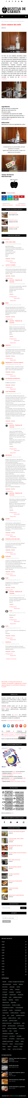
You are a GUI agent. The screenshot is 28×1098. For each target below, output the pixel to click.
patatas (4, 1018)
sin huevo (4, 1038)
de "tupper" (5, 994)
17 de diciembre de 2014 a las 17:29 (13, 393)
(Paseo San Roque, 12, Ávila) (17, 781)
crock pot (4, 992)
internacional (5, 1002)
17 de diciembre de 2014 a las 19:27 (17, 428)
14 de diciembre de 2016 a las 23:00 (17, 612)
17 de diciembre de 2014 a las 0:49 (13, 364)
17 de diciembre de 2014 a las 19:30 (17, 496)
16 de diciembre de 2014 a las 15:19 (13, 266)
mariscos (4, 1010)
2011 (14, 972)
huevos (17, 1000)
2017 (14, 955)
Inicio (3, 21)
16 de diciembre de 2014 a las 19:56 (17, 324)
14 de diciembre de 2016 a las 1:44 (13, 628)
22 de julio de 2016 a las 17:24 (12, 558)
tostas (11, 1044)
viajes (21, 1046)
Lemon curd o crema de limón (16, 895)
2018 (14, 953)
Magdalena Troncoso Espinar (14, 362)
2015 (14, 961)
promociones (21, 1025)
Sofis (6, 578)
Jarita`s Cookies (10, 265)
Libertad (7, 345)
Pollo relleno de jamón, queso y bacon (17, 1073)
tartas (22, 1041)
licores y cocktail (9, 21)
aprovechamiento (6, 984)
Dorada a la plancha (14, 874)
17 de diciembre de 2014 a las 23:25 (13, 540)
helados (4, 1000)
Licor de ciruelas (13, 213)
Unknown (8, 556)
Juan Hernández (10, 391)
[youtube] (19, 1)
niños (3, 1015)
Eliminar (13, 258)
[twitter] (9, 1)
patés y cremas (12, 1018)
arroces (15, 984)
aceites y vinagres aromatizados (16, 981)
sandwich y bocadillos (7, 1033)
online (11, 778)
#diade (4, 981)
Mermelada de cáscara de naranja (15, 846)
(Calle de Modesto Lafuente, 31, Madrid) (12, 774)
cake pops (11, 987)
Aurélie (7, 519)
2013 (14, 966)
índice (16, 715)
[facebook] (6, 1)
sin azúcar (12, 1036)
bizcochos (4, 987)
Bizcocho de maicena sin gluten (17, 831)
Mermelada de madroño (15, 867)
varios (3, 1046)
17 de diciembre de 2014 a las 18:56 (13, 457)
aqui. (14, 771)
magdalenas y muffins (8, 1007)
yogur (9, 1049)
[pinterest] (16, 1)
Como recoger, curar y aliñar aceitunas (16, 839)
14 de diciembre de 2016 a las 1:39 (13, 579)
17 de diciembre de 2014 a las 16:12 (13, 380)
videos (4, 1049)
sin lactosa (11, 1038)
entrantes (4, 997)
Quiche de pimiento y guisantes (17, 1086)
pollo (23, 1023)
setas (16, 1033)
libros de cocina (6, 1005)
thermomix (5, 1044)
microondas (5, 1012)
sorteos (17, 1041)
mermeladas (18, 1010)
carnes (18, 987)
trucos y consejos (19, 1044)
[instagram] (12, 1)
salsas (15, 1031)
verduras (15, 1046)
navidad (23, 1012)
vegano (9, 1046)
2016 (14, 958)
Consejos (17, 989)
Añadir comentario (11, 659)
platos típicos (17, 1023)
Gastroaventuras (6, 707)
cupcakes (18, 992)
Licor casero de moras (14, 860)
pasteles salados (20, 1015)
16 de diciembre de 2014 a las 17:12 (13, 347)
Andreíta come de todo (12, 539)
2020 (14, 947)
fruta (10, 997)
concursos (5, 989)
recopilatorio (22, 1028)
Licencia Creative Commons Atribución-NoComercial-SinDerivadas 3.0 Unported (14, 735)
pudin (3, 1028)
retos (10, 1031)
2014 (14, 964)
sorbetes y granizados (7, 1041)
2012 (14, 969)
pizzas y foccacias (6, 1023)
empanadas (13, 994)
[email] (22, 1)
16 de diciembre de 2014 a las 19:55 (17, 283)
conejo (11, 989)
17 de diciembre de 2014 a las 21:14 (13, 520)
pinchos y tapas (13, 1020)
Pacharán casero (13, 220)
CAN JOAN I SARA (10, 242)
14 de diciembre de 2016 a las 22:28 (17, 595)
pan (8, 1015)
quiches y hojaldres (12, 1028)
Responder (8, 258)
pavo (19, 1018)
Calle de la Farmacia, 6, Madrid (14, 779)
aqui (10, 119)
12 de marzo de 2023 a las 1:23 (12, 644)
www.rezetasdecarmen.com (9, 732)
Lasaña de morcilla (14, 1065)
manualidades (19, 1007)
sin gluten (19, 1036)
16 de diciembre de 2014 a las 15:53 (13, 304)
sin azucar (4, 1036)
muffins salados (14, 1012)
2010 (14, 975)
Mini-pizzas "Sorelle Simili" (15, 881)
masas (11, 1010)
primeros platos (11, 1025)
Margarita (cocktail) (14, 227)
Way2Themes (15, 1096)
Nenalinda (8, 455)
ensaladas (20, 994)
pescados (4, 1020)
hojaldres (10, 1000)
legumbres (13, 1002)
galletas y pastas (17, 997)
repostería (4, 1031)
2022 (14, 942)
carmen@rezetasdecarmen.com (15, 720)
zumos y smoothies (17, 1049)
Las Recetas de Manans (12, 378)
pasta (12, 1015)
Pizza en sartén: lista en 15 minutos (17, 852)
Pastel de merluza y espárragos (17, 1079)
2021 (14, 944)
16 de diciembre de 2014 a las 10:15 (13, 243)
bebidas (21, 984)
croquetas (11, 992)
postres (4, 1025)
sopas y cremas (20, 1038)
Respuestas (9, 261)
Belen (7, 303)
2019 (14, 950)
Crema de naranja (13, 888)
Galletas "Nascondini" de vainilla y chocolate (17, 1059)
